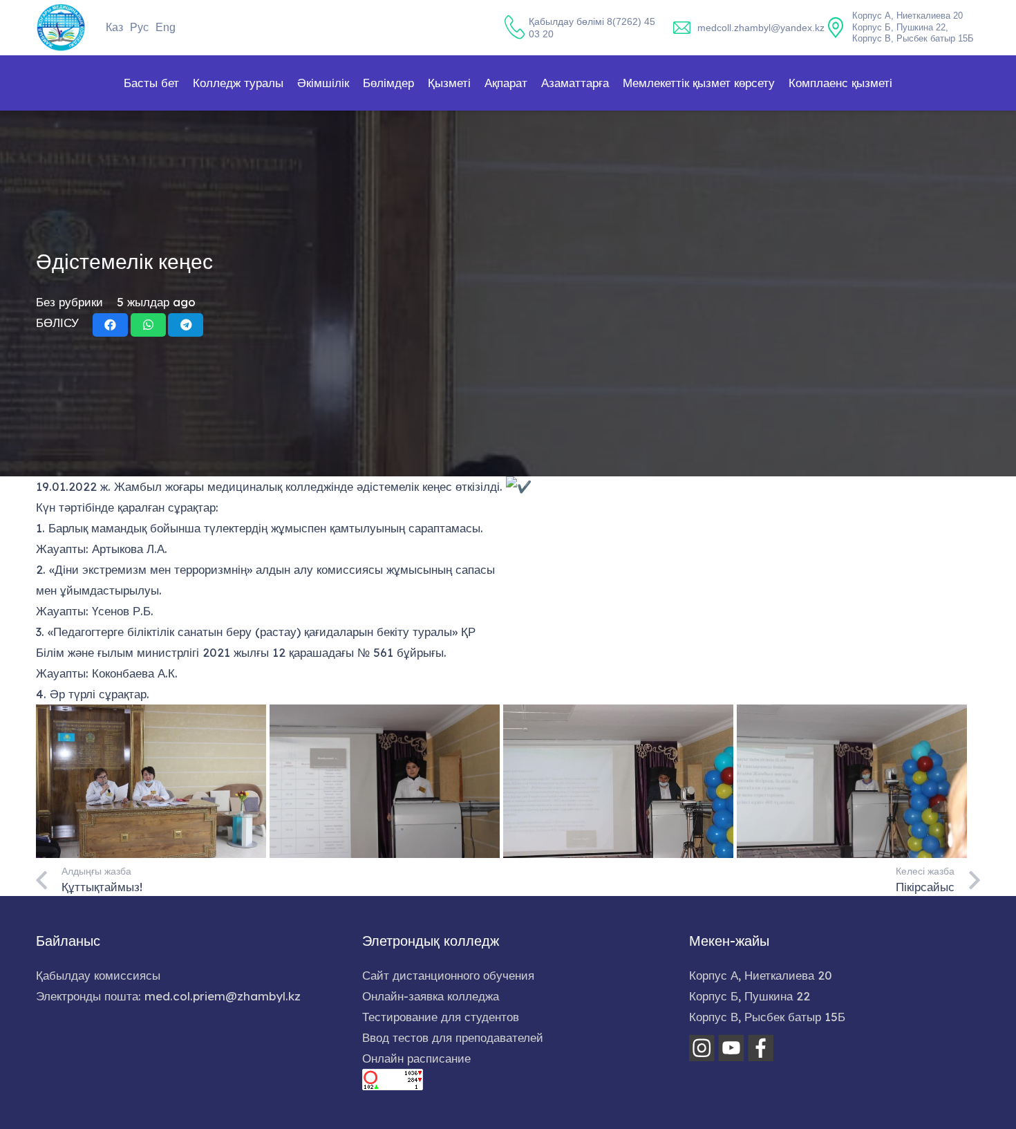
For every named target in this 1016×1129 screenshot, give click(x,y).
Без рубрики (69, 302)
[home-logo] (61, 27)
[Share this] (110, 325)
